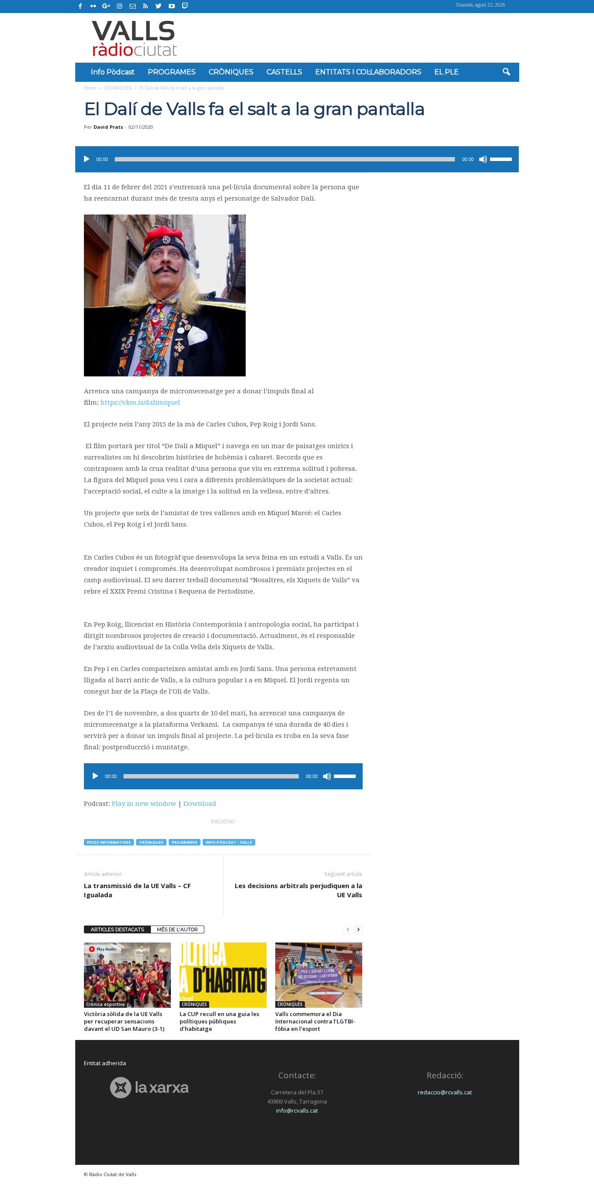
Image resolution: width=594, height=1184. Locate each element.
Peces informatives (109, 842)
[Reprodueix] (86, 159)
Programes (184, 842)
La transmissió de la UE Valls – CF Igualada (137, 890)
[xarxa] (149, 1087)
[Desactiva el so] (483, 159)
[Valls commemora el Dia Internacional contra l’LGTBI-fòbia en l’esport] (318, 975)
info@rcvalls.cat (297, 1110)
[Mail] (132, 6)
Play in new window (144, 804)
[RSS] (145, 6)
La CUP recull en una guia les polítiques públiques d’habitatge (219, 1021)
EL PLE (446, 72)
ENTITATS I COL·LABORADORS (368, 72)
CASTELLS (284, 72)
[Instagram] (119, 6)
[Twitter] (159, 6)
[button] (506, 72)
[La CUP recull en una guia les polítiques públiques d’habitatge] (223, 975)
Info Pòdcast (113, 72)
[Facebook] (80, 6)
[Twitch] (184, 5)
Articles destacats (117, 929)
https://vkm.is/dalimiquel (140, 402)
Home (90, 88)
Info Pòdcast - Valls (229, 842)
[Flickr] (93, 6)
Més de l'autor (177, 929)
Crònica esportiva (105, 1004)
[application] (297, 159)
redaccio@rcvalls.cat (445, 1092)
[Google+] (106, 6)
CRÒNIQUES (231, 72)
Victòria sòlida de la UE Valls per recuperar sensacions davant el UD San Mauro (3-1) (124, 1021)
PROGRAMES (172, 72)
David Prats (108, 127)
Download (200, 804)
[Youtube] (172, 6)
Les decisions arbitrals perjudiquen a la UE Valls (298, 890)
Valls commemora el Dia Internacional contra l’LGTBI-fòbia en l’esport (315, 1021)
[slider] (502, 158)
